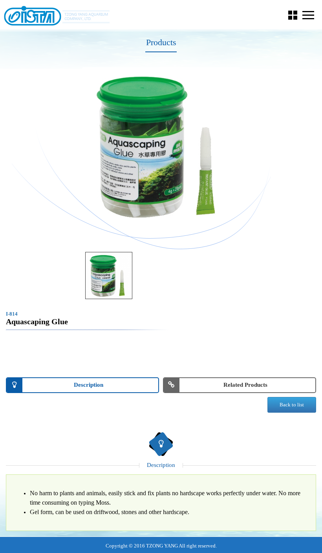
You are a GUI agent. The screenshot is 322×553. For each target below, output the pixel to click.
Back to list (292, 405)
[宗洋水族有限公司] (57, 16)
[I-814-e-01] (108, 275)
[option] (161, 145)
